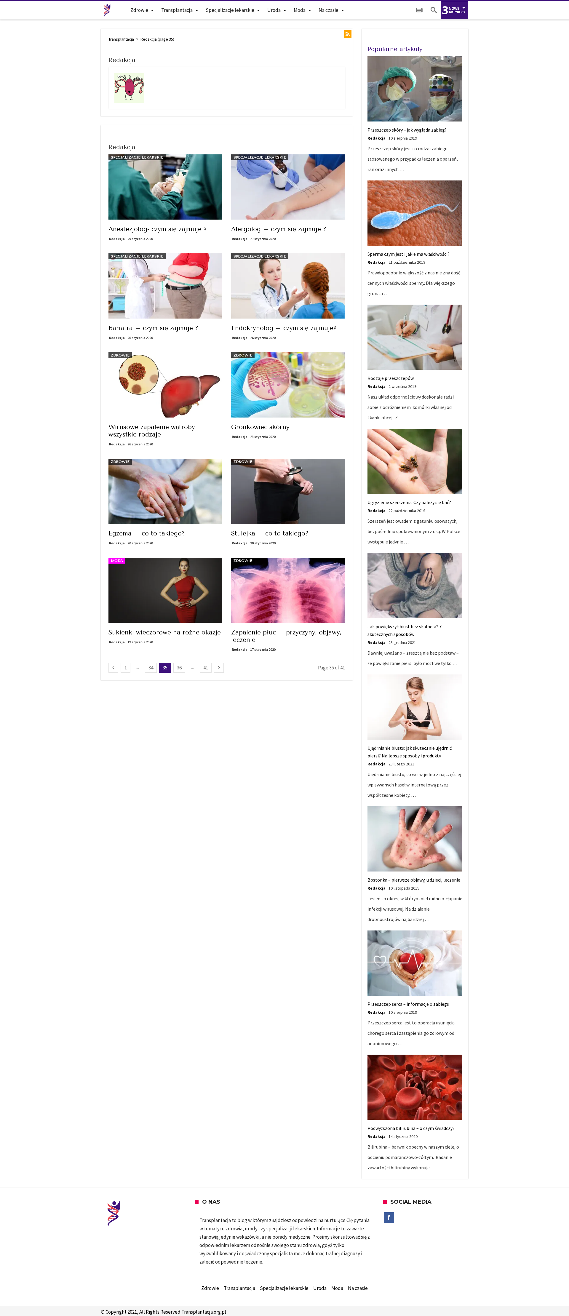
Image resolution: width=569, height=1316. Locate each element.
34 (150, 667)
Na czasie (358, 1288)
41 (205, 667)
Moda (117, 561)
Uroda (320, 1288)
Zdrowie (120, 355)
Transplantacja (121, 39)
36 (179, 667)
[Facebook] (389, 1217)
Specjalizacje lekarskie (137, 157)
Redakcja (117, 238)
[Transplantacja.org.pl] (107, 10)
